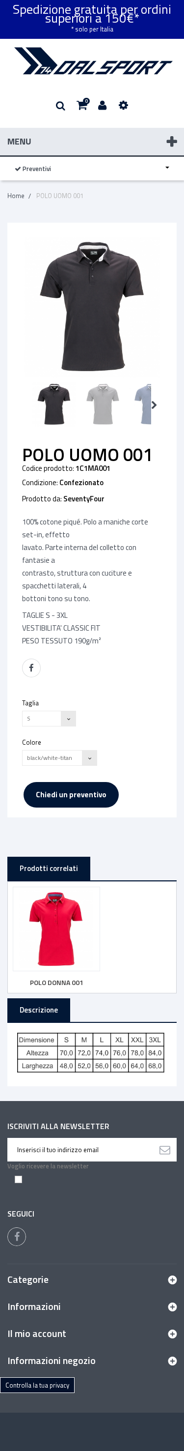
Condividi (31, 668)
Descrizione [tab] (39, 1010)
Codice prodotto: (48, 468)
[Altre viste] (25, 405)
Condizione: (40, 482)
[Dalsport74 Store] (92, 61)
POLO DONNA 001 (56, 982)
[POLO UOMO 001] (54, 404)
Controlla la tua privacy (37, 1385)
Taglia (31, 702)
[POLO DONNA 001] (56, 929)
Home (16, 196)
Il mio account (36, 1333)
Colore (32, 742)
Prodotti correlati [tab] (49, 868)
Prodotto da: (42, 498)
